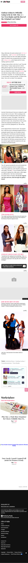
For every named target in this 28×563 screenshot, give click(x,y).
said (25, 256)
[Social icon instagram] (16, 504)
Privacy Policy (10, 552)
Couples (3, 529)
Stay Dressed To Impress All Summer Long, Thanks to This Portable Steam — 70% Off (17, 87)
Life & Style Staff (12, 22)
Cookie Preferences (5, 554)
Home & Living (4, 533)
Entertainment (4, 527)
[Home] (14, 497)
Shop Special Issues (5, 546)
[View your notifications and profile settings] (26, 553)
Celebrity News (9, 361)
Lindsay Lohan (7, 60)
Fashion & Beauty (5, 525)
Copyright (3, 552)
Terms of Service (18, 552)
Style (4, 22)
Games (2, 535)
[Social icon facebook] (11, 504)
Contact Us (3, 541)
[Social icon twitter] (13, 504)
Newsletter (3, 537)
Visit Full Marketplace (8, 400)
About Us (3, 542)
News (2, 523)
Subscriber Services (5, 544)
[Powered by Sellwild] (25, 486)
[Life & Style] (6, 2)
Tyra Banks (14, 54)
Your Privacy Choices (15, 554)
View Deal (17, 92)
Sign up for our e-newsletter (8, 506)
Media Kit (3, 548)
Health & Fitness (5, 531)
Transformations (6, 363)
